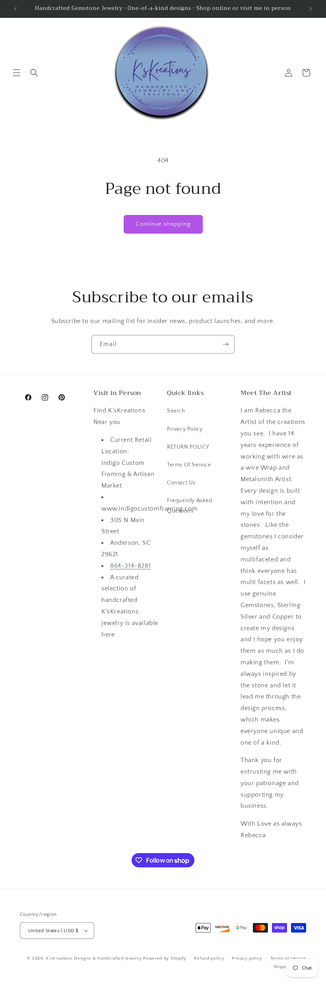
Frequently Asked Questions (189, 505)
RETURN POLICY (188, 447)
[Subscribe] (225, 344)
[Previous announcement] (15, 8)
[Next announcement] (310, 8)
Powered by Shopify (164, 958)
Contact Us (181, 483)
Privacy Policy (184, 429)
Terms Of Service (189, 465)
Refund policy (209, 958)
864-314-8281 (130, 565)
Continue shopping (163, 224)
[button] (16, 72)
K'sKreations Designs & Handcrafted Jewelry (94, 958)
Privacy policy (247, 958)
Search (176, 411)
